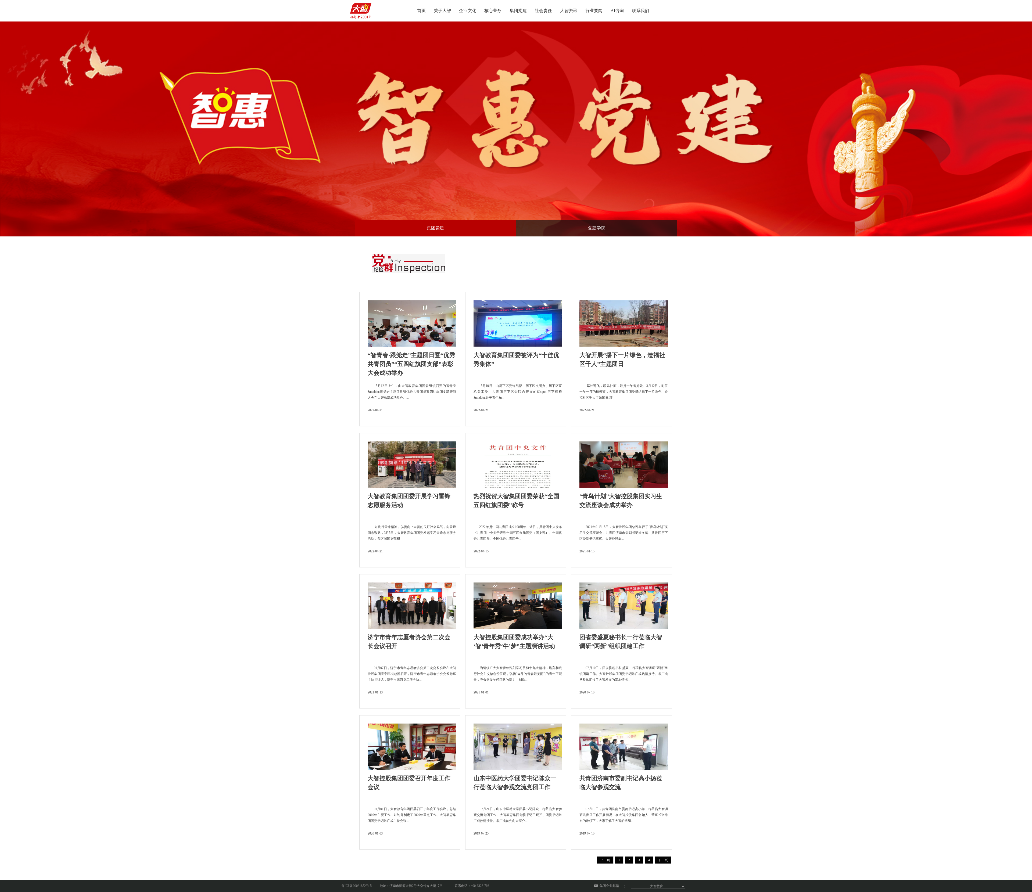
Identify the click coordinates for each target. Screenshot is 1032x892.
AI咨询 (617, 10)
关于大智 (442, 10)
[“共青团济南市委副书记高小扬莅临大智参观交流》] (623, 745)
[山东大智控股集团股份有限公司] (361, 9)
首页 (421, 10)
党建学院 (596, 228)
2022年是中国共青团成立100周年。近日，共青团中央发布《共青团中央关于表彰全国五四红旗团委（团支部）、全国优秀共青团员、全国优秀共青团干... (518, 533)
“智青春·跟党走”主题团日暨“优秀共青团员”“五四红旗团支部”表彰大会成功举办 (411, 364)
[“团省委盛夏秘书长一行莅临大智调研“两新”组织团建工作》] (623, 604)
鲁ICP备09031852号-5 (356, 886)
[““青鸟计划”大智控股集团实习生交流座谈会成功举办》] (623, 463)
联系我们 (640, 10)
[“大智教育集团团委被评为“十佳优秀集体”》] (518, 322)
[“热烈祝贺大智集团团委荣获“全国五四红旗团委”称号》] (518, 463)
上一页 (605, 860)
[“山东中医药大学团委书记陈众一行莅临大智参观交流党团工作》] (518, 745)
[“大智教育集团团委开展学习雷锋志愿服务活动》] (412, 463)
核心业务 (492, 10)
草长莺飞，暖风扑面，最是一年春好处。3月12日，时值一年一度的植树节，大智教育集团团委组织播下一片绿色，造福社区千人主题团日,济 (623, 392)
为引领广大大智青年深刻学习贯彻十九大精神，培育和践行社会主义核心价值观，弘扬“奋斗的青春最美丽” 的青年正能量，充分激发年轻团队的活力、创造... (518, 674)
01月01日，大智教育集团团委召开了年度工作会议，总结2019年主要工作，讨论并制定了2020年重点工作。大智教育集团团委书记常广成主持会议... (412, 815)
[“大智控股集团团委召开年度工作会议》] (412, 745)
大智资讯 (568, 10)
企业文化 (467, 10)
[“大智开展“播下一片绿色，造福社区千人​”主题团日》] (623, 322)
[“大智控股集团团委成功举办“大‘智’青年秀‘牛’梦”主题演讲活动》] (518, 604)
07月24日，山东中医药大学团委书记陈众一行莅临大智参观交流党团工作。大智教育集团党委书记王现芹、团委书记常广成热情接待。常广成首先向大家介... (518, 815)
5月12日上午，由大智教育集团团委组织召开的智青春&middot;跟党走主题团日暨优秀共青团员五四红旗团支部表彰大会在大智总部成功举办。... (412, 392)
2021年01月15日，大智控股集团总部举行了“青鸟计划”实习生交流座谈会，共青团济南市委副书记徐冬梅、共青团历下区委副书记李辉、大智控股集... (623, 533)
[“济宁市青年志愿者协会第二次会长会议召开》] (412, 604)
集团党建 (518, 10)
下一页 (663, 860)
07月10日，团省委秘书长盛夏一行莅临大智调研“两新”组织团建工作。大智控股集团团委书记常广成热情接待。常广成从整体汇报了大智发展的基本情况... (623, 674)
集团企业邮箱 (609, 886)
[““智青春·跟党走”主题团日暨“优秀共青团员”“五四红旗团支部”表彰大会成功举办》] (412, 322)
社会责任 (543, 10)
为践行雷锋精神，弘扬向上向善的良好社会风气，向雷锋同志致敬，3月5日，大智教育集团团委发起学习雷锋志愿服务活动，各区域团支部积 (412, 533)
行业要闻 (594, 10)
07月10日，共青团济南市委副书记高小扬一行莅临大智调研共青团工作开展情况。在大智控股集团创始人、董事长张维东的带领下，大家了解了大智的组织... (623, 815)
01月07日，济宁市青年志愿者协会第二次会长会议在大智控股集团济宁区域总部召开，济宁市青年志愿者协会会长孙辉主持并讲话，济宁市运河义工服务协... (412, 674)
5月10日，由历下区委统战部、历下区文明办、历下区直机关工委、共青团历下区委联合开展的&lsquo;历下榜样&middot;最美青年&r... (518, 392)
